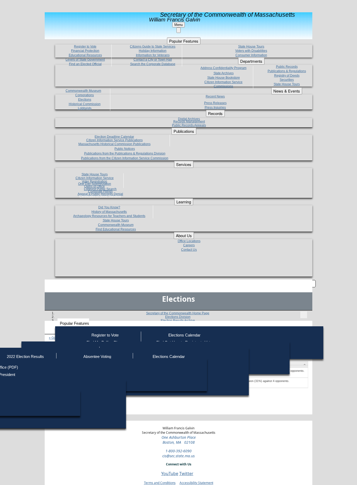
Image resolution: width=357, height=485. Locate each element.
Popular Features (74, 323)
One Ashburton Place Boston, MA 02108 (179, 440)
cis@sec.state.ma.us (178, 455)
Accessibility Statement (196, 483)
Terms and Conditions (160, 483)
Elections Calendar (184, 335)
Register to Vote (105, 335)
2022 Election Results (25, 356)
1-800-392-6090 (178, 450)
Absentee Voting (97, 356)
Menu (178, 25)
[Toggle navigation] (303, 314)
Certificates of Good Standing (100, 196)
